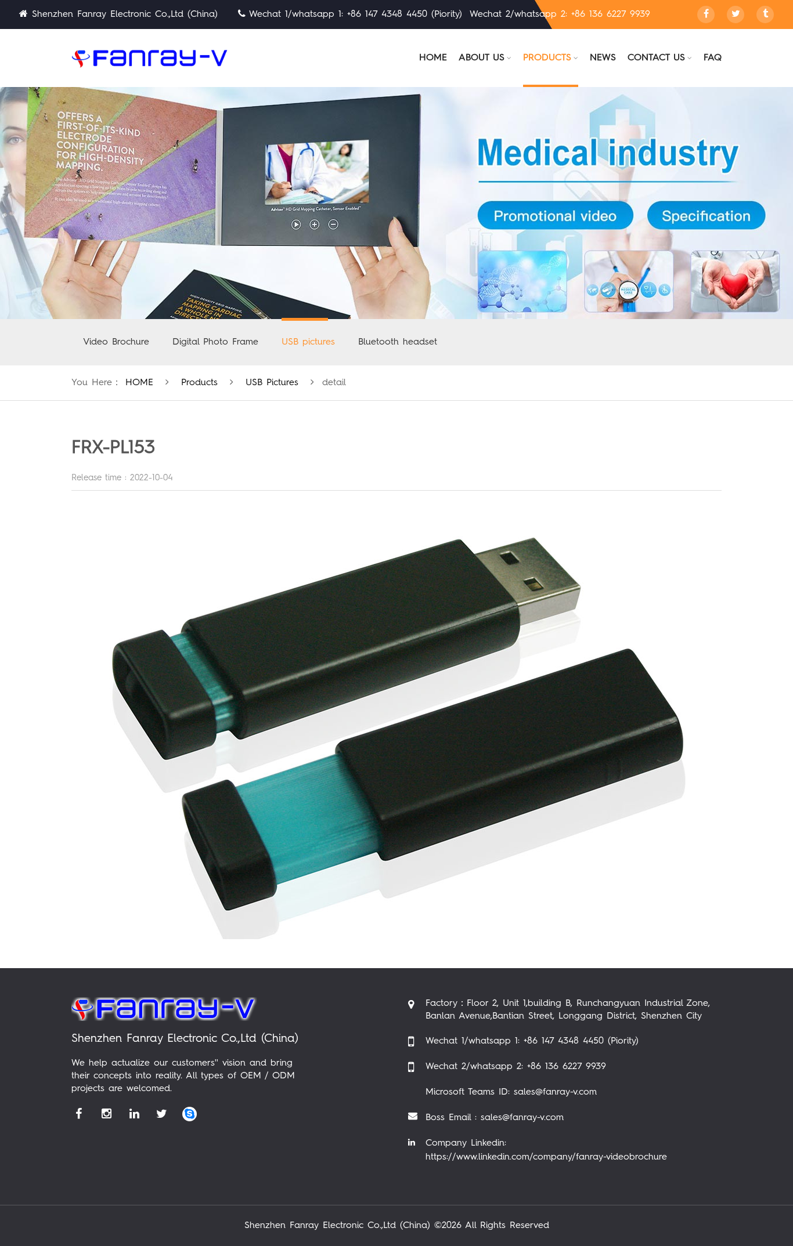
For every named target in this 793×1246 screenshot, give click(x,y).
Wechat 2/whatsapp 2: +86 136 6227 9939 (516, 1066)
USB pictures (308, 342)
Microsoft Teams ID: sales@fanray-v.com (511, 1092)
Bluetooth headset (397, 342)
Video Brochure (116, 342)
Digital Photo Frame (215, 342)
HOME (139, 382)
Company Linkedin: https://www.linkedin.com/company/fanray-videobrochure (546, 1150)
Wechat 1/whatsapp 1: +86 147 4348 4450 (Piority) (532, 1041)
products (199, 382)
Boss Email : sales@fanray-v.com (495, 1117)
